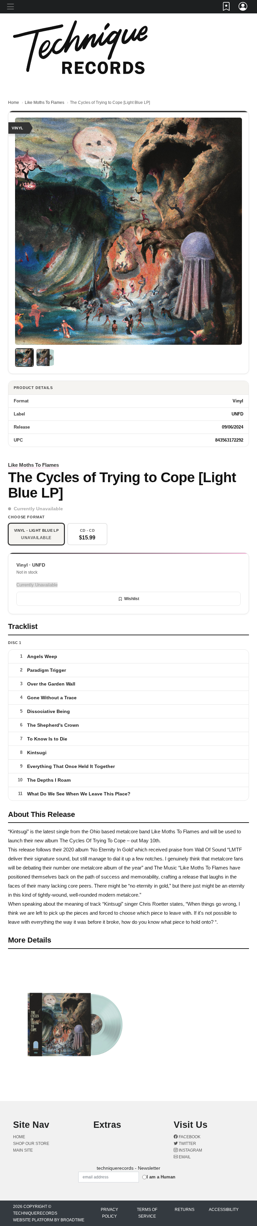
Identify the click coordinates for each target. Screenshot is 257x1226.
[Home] (80, 46)
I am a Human (161, 1176)
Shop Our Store (31, 1143)
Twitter (187, 1143)
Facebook (189, 1137)
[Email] (243, 19)
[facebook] (239, 19)
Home (13, 102)
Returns (184, 1209)
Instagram (190, 1150)
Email (184, 1157)
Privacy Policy (109, 1213)
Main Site (23, 1150)
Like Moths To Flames (44, 102)
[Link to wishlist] (226, 7)
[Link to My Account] (243, 7)
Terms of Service (147, 1213)
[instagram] (242, 19)
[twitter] (240, 19)
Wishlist (131, 598)
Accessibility (224, 1209)
